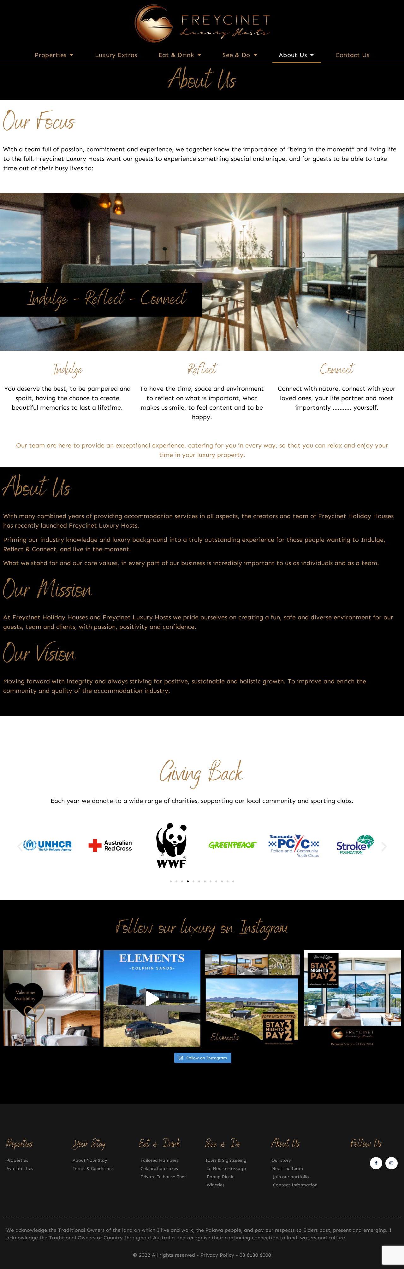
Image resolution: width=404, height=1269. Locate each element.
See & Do (236, 55)
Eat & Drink (176, 55)
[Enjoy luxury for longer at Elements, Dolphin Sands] (252, 998)
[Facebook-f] (376, 1163)
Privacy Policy (218, 1255)
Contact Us (353, 55)
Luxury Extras (116, 55)
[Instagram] (391, 1163)
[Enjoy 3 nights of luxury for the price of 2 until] (352, 998)
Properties (50, 55)
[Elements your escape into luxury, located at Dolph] (152, 998)
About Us (293, 55)
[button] (20, 846)
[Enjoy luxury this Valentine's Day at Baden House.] (51, 998)
